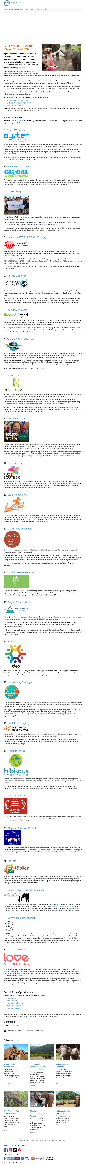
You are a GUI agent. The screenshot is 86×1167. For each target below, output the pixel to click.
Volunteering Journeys (20, 682)
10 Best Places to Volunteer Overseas (18, 104)
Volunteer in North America (15, 1007)
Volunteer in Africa (12, 998)
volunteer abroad (17, 121)
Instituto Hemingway (19, 723)
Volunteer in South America (15, 1005)
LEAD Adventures (17, 494)
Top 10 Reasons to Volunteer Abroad (18, 100)
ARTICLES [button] (39, 9)
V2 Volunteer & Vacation (21, 572)
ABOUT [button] (47, 9)
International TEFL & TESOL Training (26, 237)
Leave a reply (15, 1025)
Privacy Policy (34, 1140)
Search (41, 1140)
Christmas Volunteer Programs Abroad (38, 1113)
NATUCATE (12, 375)
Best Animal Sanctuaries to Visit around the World (38, 1066)
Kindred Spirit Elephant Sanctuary (26, 890)
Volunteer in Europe (13, 1002)
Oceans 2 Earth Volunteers (20, 339)
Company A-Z (47, 1140)
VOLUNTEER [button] (14, 9)
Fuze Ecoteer (15, 463)
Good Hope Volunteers (20, 528)
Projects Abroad (16, 418)
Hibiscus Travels (17, 751)
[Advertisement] (43, 24)
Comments (6, 1025)
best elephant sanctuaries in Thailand (61, 906)
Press (59, 1140)
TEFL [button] (27, 9)
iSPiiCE (12, 861)
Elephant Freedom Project (22, 828)
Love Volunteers (16, 949)
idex (10, 641)
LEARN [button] (33, 9)
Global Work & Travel (17, 166)
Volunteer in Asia (12, 1000)
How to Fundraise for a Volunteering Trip (19, 102)
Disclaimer (26, 1140)
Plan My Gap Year (16, 275)
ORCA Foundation (17, 795)
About (21, 1140)
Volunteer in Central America (15, 1003)
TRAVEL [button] (6, 9)
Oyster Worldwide (16, 130)
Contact (64, 1140)
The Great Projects (16, 310)
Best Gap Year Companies (15, 105)
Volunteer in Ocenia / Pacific (15, 1008)
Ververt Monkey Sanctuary (22, 918)
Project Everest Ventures (21, 602)
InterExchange (14, 191)
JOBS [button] (21, 9)
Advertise (54, 1140)
